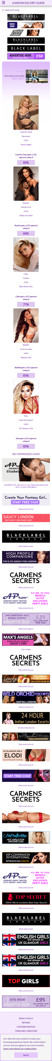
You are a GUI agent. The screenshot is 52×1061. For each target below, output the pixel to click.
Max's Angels (26, 649)
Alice (26, 416)
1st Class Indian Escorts (26, 728)
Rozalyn (26, 203)
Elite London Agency (26, 629)
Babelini (26, 345)
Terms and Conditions (26, 1031)
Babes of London (26, 215)
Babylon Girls (26, 357)
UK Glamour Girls (26, 428)
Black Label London (26, 546)
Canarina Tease (26, 132)
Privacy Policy (26, 1018)
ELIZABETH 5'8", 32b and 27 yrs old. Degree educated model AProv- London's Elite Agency (26, 486)
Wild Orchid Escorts (26, 707)
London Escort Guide (28, 2)
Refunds (26, 1023)
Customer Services (26, 1027)
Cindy (26, 274)
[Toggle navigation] (3, 3)
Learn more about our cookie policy (20, 1048)
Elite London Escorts (26, 509)
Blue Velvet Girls (26, 286)
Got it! (26, 1055)
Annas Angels (26, 144)
